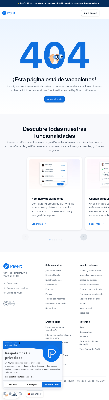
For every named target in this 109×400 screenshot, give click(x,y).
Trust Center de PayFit (89, 349)
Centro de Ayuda (14, 292)
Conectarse (12, 283)
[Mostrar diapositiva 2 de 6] (52, 239)
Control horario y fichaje (90, 289)
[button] (11, 395)
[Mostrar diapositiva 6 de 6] (61, 239)
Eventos (49, 289)
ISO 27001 (101, 380)
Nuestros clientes (53, 280)
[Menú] (103, 13)
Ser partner (50, 308)
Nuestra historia (52, 275)
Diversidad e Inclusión (55, 303)
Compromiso (51, 284)
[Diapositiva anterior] (25, 237)
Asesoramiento (86, 308)
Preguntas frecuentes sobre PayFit (55, 329)
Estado (91, 380)
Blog (81, 327)
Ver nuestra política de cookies (19, 377)
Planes (82, 303)
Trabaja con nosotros (55, 298)
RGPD (71, 380)
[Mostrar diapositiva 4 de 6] (56, 239)
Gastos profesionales (89, 284)
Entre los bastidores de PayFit (88, 343)
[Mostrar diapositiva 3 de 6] (54, 239)
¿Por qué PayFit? (53, 270)
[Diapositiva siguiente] (83, 237)
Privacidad (81, 380)
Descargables (85, 332)
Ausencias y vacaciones (90, 275)
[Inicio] (8, 13)
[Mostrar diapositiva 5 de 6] (59, 239)
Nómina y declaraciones (90, 270)
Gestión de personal (88, 280)
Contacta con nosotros (17, 288)
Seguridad (84, 312)
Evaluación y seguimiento (91, 294)
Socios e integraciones (89, 298)
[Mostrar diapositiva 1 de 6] (50, 239)
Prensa (48, 294)
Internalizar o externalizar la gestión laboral (58, 336)
